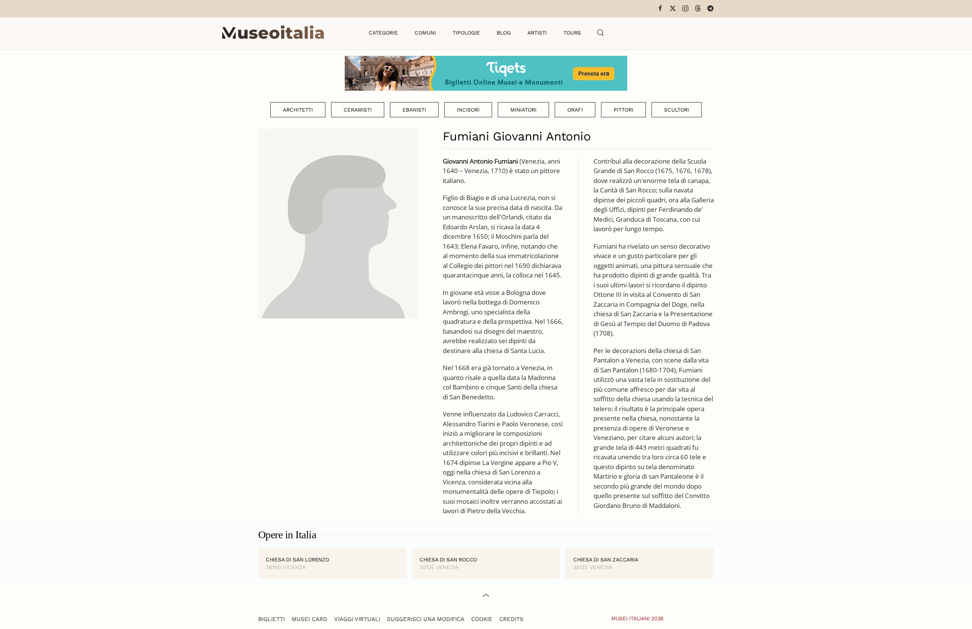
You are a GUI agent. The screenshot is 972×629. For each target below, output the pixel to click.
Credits (511, 619)
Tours (572, 33)
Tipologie (466, 33)
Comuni (425, 33)
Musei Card (309, 619)
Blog (504, 33)
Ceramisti (358, 110)
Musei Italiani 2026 (637, 618)
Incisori (468, 110)
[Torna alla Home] (273, 32)
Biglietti (271, 619)
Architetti (298, 110)
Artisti (537, 33)
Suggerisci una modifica (425, 619)
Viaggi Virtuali (357, 619)
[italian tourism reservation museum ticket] (486, 73)
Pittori (623, 110)
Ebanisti (414, 110)
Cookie (481, 619)
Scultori (676, 110)
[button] (600, 32)
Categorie (383, 33)
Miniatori (523, 110)
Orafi (575, 110)
